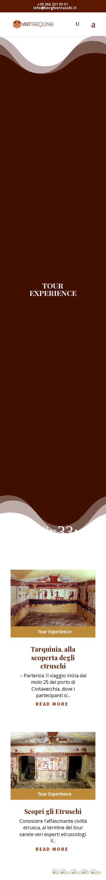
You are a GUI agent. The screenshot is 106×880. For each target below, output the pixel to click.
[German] (96, 871)
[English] (66, 871)
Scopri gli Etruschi (53, 811)
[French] (86, 871)
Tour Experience (54, 632)
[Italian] (56, 871)
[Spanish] (77, 871)
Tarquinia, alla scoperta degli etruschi (53, 657)
